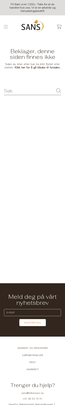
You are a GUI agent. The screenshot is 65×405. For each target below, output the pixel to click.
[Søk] (59, 90)
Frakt (32, 362)
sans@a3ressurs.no (32, 392)
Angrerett (32, 369)
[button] (6, 27)
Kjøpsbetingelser (32, 355)
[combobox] (32, 90)
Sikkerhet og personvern (32, 347)
